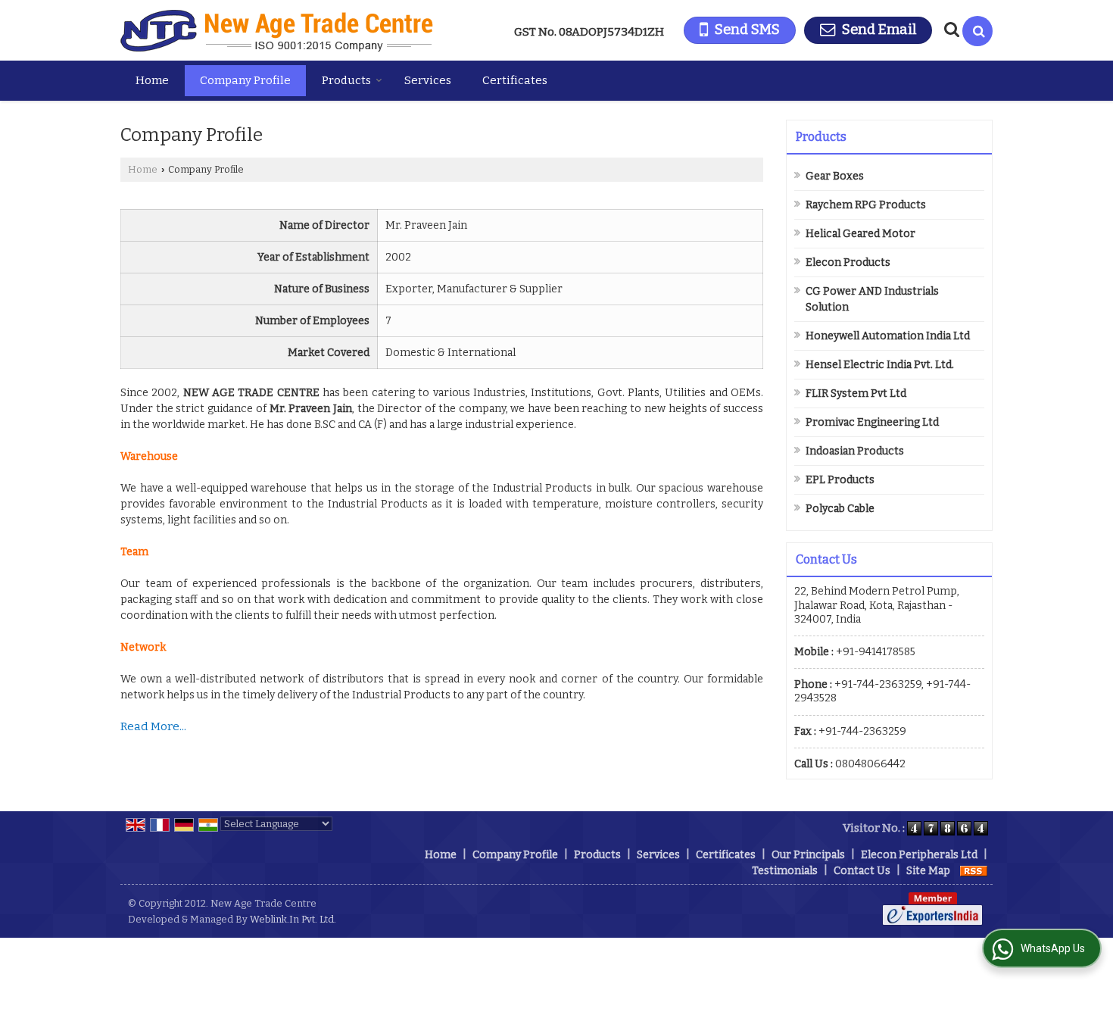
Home (152, 80)
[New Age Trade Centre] (276, 30)
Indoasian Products (855, 451)
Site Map (928, 870)
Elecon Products (848, 262)
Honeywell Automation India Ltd (888, 335)
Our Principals (808, 854)
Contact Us (862, 870)
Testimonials (785, 870)
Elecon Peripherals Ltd (919, 854)
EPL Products (840, 479)
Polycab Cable (840, 508)
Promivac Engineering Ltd (872, 422)
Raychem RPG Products (866, 204)
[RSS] (973, 870)
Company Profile (245, 80)
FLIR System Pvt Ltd (856, 393)
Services (427, 80)
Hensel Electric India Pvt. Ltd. (880, 364)
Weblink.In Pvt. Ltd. (293, 919)
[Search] (977, 31)
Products (346, 80)
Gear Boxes (835, 176)
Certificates (514, 80)
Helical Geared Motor (860, 233)
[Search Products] (949, 29)
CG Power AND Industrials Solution (872, 299)
